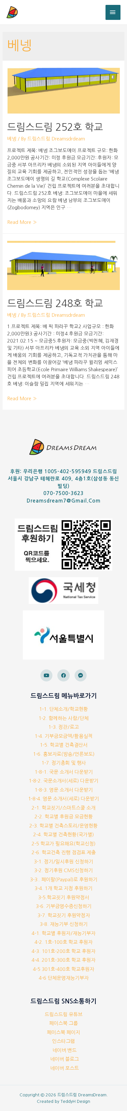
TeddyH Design (75, 1101)
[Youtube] (46, 675)
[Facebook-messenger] (81, 675)
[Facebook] (63, 675)
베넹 (11, 139)
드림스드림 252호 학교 (55, 127)
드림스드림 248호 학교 (55, 303)
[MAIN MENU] (113, 12)
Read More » (22, 222)
